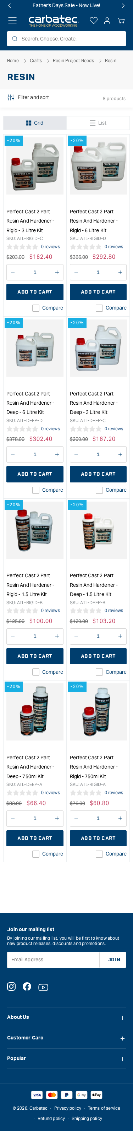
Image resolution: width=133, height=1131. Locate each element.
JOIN (114, 959)
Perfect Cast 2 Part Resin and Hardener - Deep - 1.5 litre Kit (94, 584)
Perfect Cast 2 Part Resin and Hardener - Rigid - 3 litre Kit (30, 221)
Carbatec (38, 1108)
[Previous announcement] (9, 5)
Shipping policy (87, 1118)
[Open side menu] (12, 21)
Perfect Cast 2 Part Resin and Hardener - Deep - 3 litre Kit (94, 403)
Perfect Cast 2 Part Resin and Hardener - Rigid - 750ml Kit (94, 767)
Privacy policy (68, 1108)
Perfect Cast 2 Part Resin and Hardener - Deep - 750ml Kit (30, 767)
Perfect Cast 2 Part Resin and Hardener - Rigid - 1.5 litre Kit (30, 584)
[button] (121, 21)
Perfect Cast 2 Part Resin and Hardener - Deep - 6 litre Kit (30, 403)
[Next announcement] (123, 5)
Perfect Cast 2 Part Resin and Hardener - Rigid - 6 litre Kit (94, 221)
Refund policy (51, 1118)
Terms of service (104, 1108)
